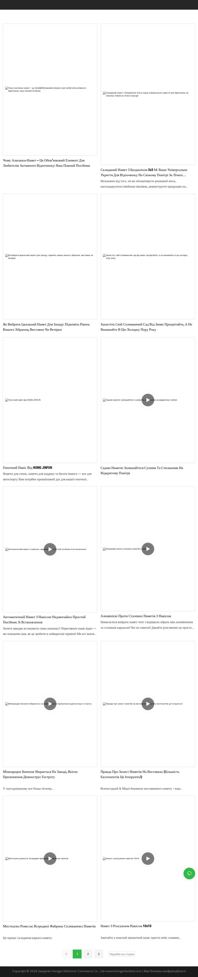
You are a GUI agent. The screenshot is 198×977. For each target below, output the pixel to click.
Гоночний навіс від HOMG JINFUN (27, 467)
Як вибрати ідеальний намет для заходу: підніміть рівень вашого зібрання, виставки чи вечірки (46, 326)
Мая (147, 971)
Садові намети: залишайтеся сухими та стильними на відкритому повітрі (142, 470)
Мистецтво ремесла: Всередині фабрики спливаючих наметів (49, 926)
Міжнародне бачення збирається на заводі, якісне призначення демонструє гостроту (40, 774)
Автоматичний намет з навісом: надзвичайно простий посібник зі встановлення (44, 619)
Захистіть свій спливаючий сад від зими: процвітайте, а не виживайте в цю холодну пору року (146, 326)
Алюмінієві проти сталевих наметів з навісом (136, 616)
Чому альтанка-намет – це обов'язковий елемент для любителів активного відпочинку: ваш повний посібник (46, 162)
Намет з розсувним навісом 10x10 (126, 926)
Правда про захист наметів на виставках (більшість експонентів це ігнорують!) (140, 774)
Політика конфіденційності (168, 971)
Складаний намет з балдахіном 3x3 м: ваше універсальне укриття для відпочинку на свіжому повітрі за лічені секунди (144, 172)
